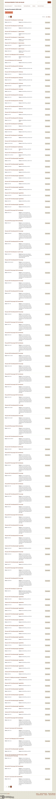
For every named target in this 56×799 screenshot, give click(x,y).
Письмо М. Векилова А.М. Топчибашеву (13, 60)
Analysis (33, 5)
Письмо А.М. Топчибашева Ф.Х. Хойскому (14, 66)
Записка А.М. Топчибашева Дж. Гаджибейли (14, 545)
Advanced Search (48, 2)
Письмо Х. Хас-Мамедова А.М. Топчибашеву (14, 54)
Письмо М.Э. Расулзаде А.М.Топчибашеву (14, 270)
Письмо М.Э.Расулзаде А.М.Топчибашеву (14, 220)
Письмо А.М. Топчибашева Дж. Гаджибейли (14, 158)
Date (49, 16)
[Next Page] (11, 17)
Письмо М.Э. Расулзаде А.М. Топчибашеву (14, 210)
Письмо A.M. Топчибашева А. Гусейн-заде (14, 19)
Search (50, 2)
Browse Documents (8, 5)
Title (46, 16)
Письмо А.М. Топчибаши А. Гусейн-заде (13, 588)
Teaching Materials (27, 5)
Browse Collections (18, 5)
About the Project (41, 5)
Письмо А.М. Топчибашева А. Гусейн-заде (14, 251)
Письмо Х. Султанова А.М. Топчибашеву (13, 728)
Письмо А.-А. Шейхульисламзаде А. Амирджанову (16, 677)
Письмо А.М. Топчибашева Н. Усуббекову (14, 123)
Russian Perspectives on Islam (14, 2)
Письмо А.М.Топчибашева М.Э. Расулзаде (14, 353)
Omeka (8, 793)
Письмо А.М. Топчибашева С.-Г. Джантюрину (14, 31)
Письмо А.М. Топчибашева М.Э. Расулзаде (14, 231)
